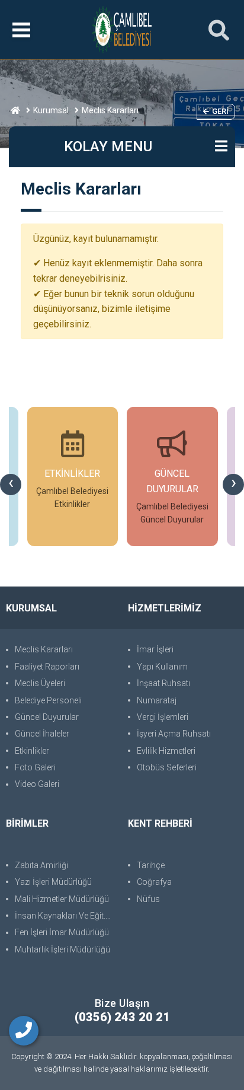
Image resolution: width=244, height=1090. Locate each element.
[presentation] (10, 484)
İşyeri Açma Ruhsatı (174, 733)
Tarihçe (151, 865)
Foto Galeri (35, 767)
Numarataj (156, 700)
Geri (220, 111)
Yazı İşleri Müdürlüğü (53, 882)
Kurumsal (51, 110)
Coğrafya (154, 882)
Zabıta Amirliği (41, 865)
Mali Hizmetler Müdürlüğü (62, 899)
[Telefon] (23, 1031)
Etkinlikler (32, 751)
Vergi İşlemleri (162, 717)
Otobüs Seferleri (167, 767)
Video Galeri (37, 784)
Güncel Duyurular (47, 717)
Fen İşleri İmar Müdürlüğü (62, 932)
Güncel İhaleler (42, 733)
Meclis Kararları (44, 649)
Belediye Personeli (48, 700)
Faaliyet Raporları (47, 666)
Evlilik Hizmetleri (166, 751)
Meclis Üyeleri (40, 683)
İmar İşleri (155, 649)
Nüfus (148, 899)
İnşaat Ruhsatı (163, 683)
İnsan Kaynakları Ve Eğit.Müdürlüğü (65, 915)
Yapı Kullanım (162, 666)
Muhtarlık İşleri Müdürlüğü (62, 949)
